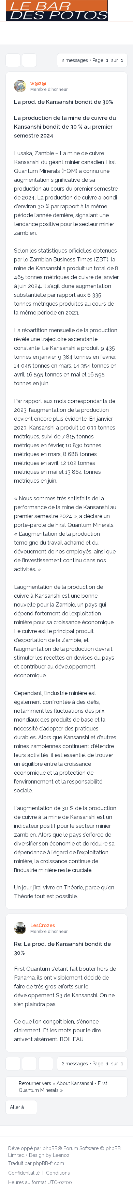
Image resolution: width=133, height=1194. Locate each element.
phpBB (50, 1148)
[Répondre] (12, 60)
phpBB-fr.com (48, 1163)
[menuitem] (116, 10)
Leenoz (61, 1155)
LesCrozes (42, 925)
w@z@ (38, 83)
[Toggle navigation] (124, 10)
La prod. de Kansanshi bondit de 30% (63, 102)
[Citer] (113, 86)
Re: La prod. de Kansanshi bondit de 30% (62, 948)
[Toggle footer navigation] (125, 1131)
